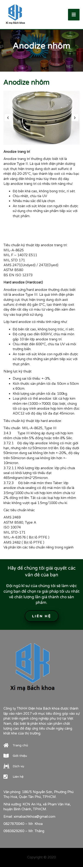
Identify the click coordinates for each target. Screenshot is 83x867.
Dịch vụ (18, 766)
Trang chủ (20, 745)
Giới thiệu (20, 756)
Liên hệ (41, 616)
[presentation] (8, 117)
